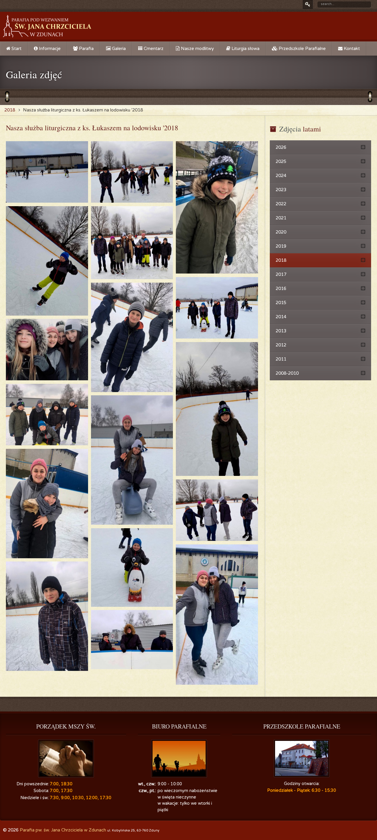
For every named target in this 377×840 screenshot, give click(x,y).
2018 (9, 110)
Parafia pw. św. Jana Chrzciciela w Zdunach (63, 830)
